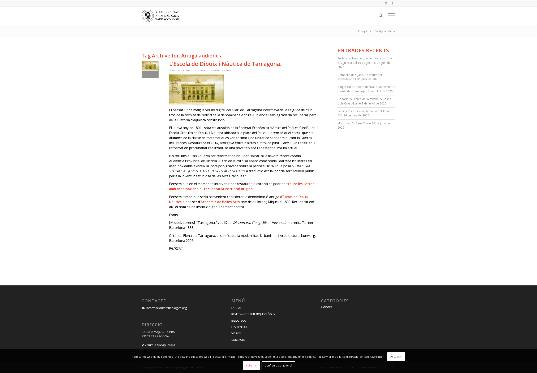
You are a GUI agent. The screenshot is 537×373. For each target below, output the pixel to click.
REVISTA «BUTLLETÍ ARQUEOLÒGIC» (253, 314)
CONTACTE (238, 340)
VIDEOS (236, 333)
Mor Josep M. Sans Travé (354, 123)
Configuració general (278, 365)
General (216, 70)
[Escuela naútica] (150, 69)
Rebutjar (251, 365)
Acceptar (396, 356)
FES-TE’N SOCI (240, 327)
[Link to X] (386, 3)
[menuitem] (380, 16)
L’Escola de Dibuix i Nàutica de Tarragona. (225, 64)
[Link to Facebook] (392, 3)
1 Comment (199, 70)
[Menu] (390, 16)
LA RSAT (236, 308)
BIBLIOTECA (238, 320)
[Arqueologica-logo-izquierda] (162, 16)
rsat (229, 70)
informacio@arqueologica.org (166, 308)
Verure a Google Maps (160, 345)
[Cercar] (380, 16)
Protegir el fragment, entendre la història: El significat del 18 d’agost (365, 60)
